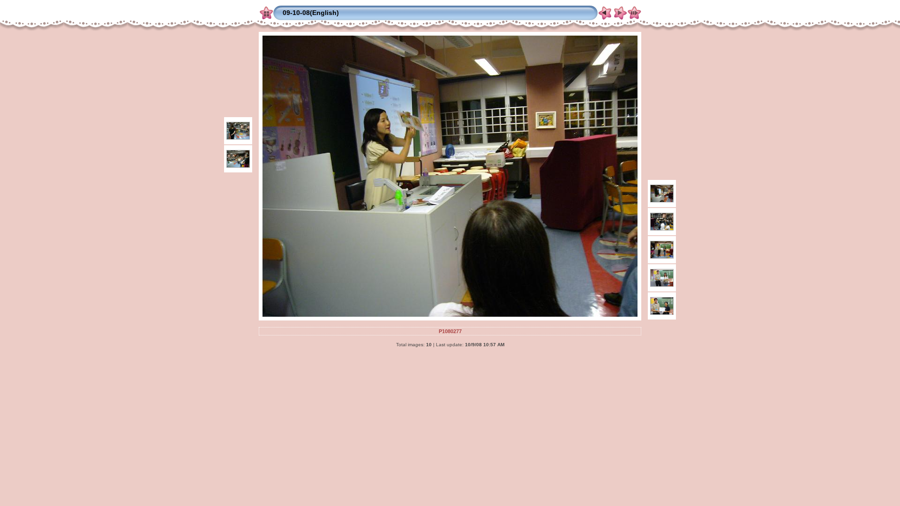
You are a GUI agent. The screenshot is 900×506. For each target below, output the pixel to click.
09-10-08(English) (311, 12)
